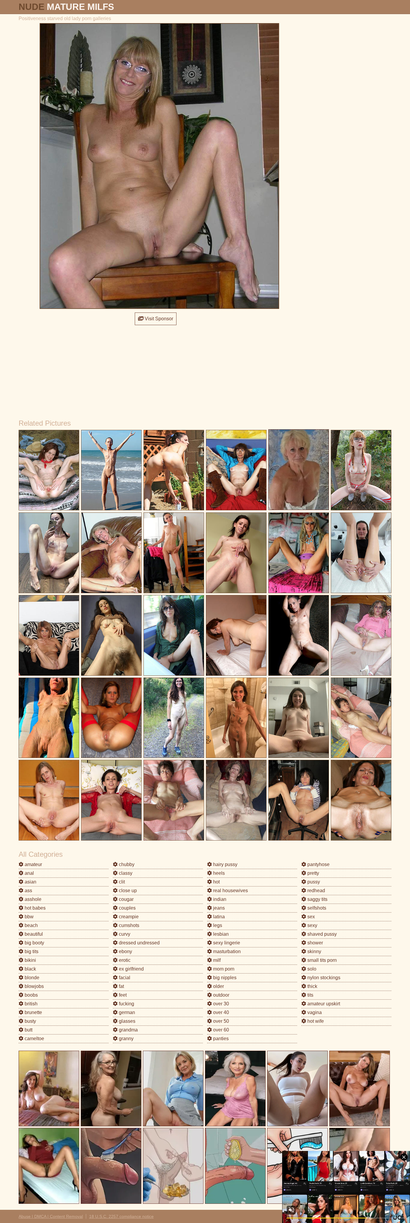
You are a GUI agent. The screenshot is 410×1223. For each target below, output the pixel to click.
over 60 (220, 1029)
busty (29, 1021)
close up (127, 890)
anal (28, 873)
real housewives (230, 890)
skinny (313, 951)
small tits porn (321, 960)
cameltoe (33, 1038)
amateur (32, 864)
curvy (124, 934)
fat (121, 986)
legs (217, 925)
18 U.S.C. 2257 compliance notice (121, 1216)
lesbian (220, 934)
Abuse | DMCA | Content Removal (51, 1216)
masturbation (226, 951)
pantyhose (318, 864)
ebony (125, 951)
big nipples (224, 977)
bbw (28, 916)
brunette (32, 1012)
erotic (124, 960)
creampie (128, 916)
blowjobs (33, 986)
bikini (29, 960)
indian (219, 899)
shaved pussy (321, 934)
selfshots (316, 907)
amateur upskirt (323, 1003)
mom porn (223, 968)
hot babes (34, 907)
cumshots (128, 925)
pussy (313, 881)
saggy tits (316, 899)
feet (122, 995)
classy (125, 873)
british (30, 1003)
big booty (33, 942)
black (29, 968)
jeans (218, 907)
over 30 (220, 1003)
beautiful (33, 934)
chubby (126, 864)
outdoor (220, 995)
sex (310, 916)
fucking (126, 1003)
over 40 (220, 1012)
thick (311, 986)
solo (311, 968)
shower (314, 942)
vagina (314, 1012)
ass (27, 890)
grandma (128, 1029)
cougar (126, 899)
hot (216, 881)
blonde (31, 977)
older (218, 986)
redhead (315, 890)
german (126, 1012)
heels (218, 873)
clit (121, 881)
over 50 (220, 1021)
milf (216, 960)
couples (127, 907)
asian (29, 881)
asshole (32, 899)
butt (27, 1029)
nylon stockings (323, 977)
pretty (312, 873)
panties (220, 1038)
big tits (30, 951)
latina (218, 916)
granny (126, 1038)
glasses (126, 1021)
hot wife (315, 1021)
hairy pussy (224, 864)
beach (30, 925)
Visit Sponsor (158, 318)
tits (309, 995)
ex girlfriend (131, 968)
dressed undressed (139, 942)
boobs (30, 995)
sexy (311, 925)
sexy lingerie (226, 942)
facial (124, 977)
